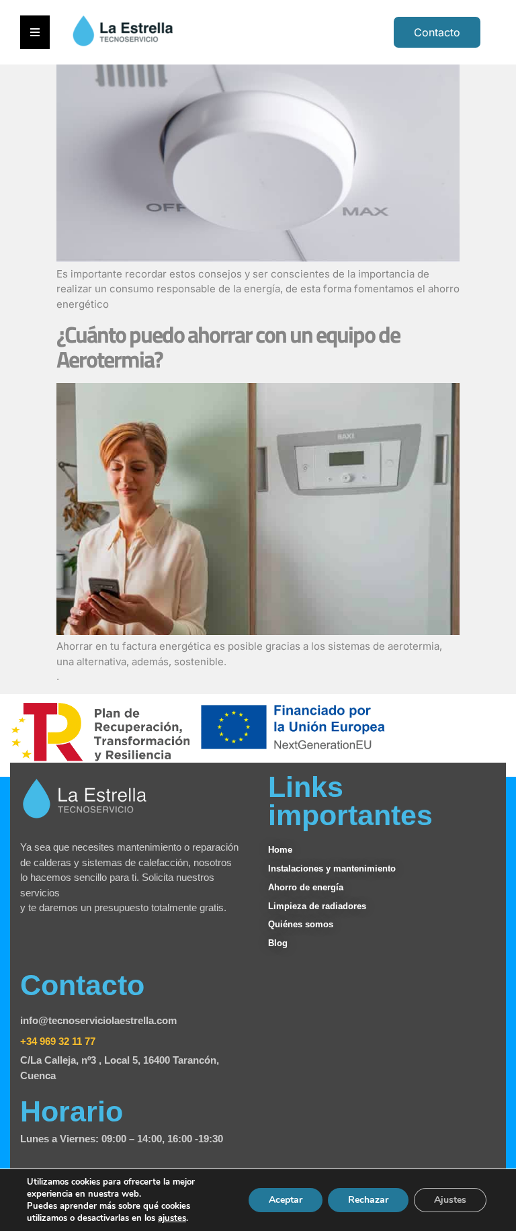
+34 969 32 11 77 (57, 1041)
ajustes (172, 1218)
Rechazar (368, 1199)
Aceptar (285, 1199)
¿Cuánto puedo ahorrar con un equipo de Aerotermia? (228, 346)
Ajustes (450, 1199)
